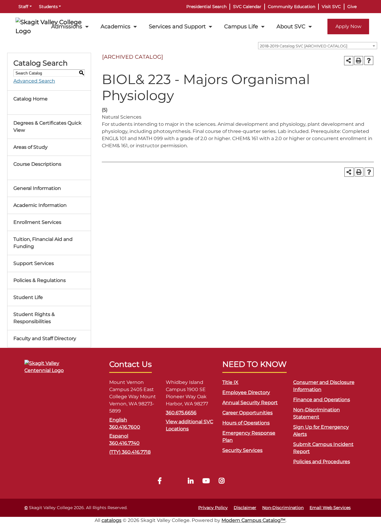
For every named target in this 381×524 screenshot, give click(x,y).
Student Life (28, 297)
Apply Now (348, 26)
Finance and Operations (321, 399)
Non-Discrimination (283, 507)
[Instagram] (221, 481)
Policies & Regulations (39, 280)
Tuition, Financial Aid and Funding (43, 242)
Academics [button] (115, 26)
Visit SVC (331, 6)
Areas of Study (30, 147)
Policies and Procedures (321, 461)
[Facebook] (159, 481)
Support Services (33, 263)
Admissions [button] (66, 26)
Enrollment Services (37, 222)
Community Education (291, 6)
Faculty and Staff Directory (44, 338)
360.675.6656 (181, 413)
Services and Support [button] (177, 26)
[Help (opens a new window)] (368, 60)
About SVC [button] (291, 26)
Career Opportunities (247, 413)
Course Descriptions (37, 164)
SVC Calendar (247, 6)
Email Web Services (330, 507)
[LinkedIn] (190, 481)
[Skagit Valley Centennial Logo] (54, 369)
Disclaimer (245, 507)
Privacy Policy (213, 507)
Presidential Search (206, 6)
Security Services (242, 450)
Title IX (230, 382)
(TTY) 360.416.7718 (130, 452)
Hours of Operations (246, 423)
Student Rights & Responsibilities (34, 317)
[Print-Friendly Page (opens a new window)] (358, 60)
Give (352, 6)
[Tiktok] (175, 481)
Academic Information (40, 205)
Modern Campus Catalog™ (253, 520)
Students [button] (48, 6)
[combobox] (317, 45)
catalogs (111, 520)
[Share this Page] (348, 60)
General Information (37, 188)
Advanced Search (34, 81)
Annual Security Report (250, 402)
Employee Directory (246, 392)
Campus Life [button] (241, 26)
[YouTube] (206, 481)
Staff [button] (23, 6)
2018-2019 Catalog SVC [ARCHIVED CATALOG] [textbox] (303, 46)
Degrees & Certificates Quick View (47, 126)
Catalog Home (30, 99)
